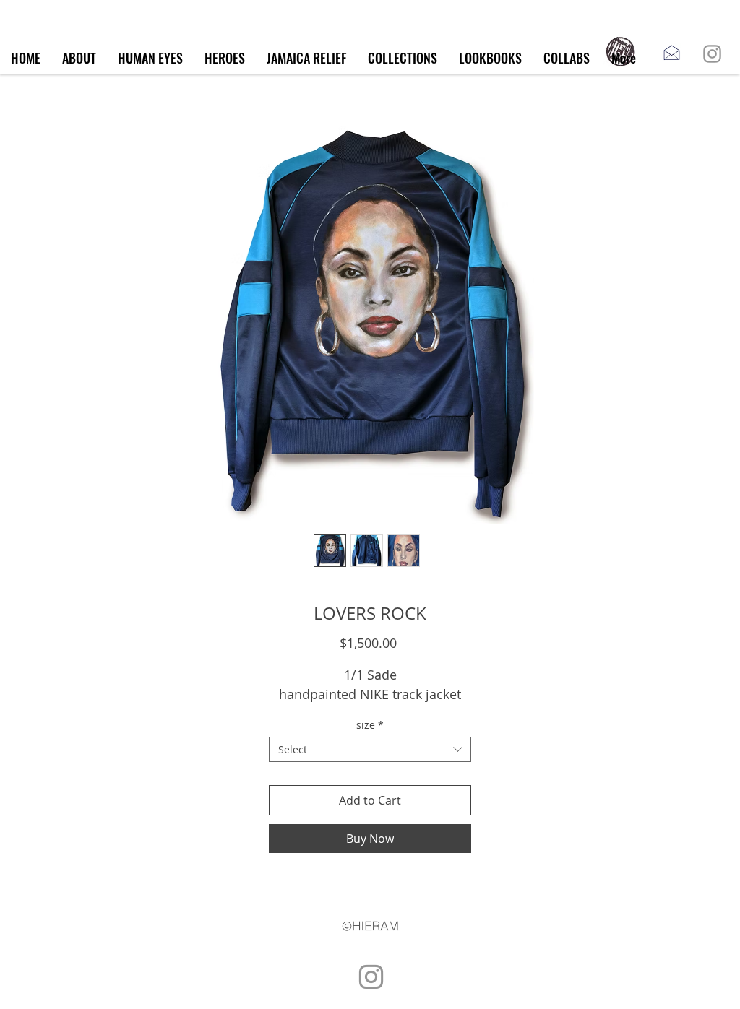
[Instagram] (712, 54)
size (370, 725)
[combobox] (370, 749)
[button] (402, 58)
